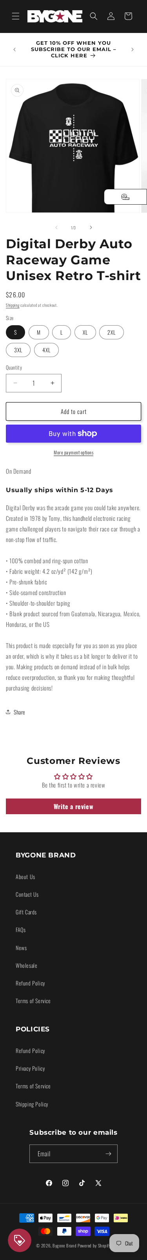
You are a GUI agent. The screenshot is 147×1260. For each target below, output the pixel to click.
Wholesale (26, 965)
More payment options (73, 452)
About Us (25, 876)
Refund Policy (30, 983)
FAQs (20, 929)
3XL (18, 350)
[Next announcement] (132, 49)
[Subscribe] (108, 1154)
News (21, 947)
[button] (15, 16)
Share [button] (19, 712)
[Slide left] (56, 227)
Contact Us (27, 894)
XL (85, 332)
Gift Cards (26, 912)
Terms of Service (33, 1000)
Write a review (73, 806)
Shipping (13, 305)
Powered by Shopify (94, 1245)
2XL (111, 332)
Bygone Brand (64, 1245)
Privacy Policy (30, 1068)
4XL (46, 350)
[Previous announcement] (14, 49)
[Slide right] (91, 227)
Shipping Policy (32, 1104)
